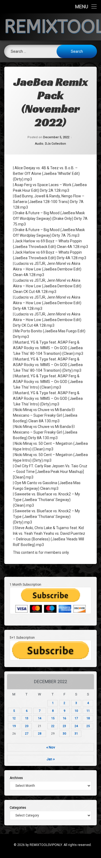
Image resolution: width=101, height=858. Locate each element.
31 (76, 733)
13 (26, 718)
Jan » (51, 759)
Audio (39, 143)
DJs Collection (55, 143)
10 (76, 711)
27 (26, 733)
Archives (16, 778)
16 (64, 718)
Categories (18, 808)
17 (76, 718)
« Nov (50, 747)
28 (39, 733)
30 (64, 733)
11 (88, 711)
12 (14, 718)
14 (39, 718)
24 (76, 726)
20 (26, 726)
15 (52, 718)
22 (52, 726)
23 (64, 726)
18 (88, 718)
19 (14, 726)
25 (88, 726)
